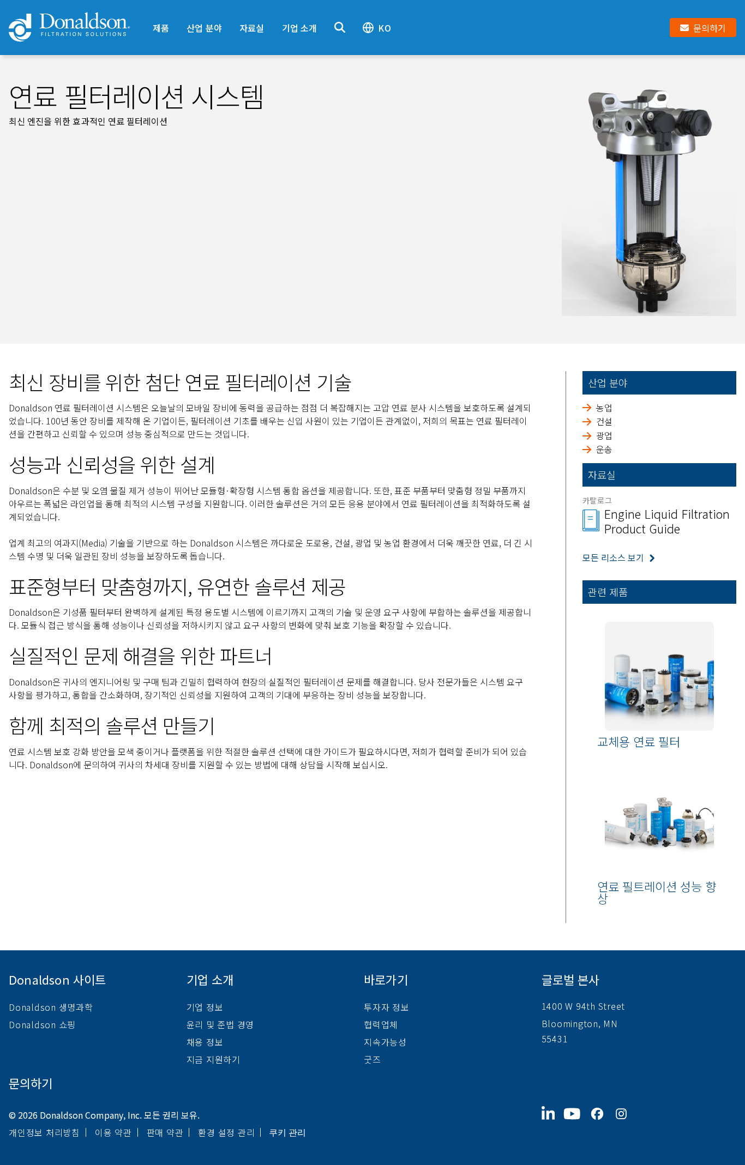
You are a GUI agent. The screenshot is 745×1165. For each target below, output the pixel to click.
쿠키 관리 (287, 1132)
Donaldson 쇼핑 (42, 1024)
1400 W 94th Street (584, 1005)
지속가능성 (385, 1041)
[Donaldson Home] (76, 27)
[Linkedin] (553, 1122)
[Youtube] (576, 1122)
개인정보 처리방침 (44, 1132)
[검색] (340, 27)
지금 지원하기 (214, 1059)
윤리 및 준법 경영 (221, 1024)
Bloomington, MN (580, 1023)
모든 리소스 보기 (613, 557)
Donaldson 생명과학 (51, 1007)
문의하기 (30, 1082)
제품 (161, 27)
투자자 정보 (387, 1007)
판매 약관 (165, 1132)
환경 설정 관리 (226, 1132)
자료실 (251, 27)
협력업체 (381, 1024)
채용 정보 (205, 1041)
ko (384, 27)
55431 (555, 1038)
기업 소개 (299, 27)
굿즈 (372, 1059)
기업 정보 (205, 1007)
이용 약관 (113, 1132)
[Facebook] (602, 1122)
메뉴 (152, 9)
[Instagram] (626, 1122)
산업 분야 (204, 27)
